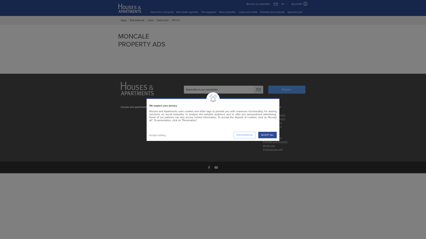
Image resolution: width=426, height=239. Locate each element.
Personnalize (244, 135)
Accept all (267, 135)
